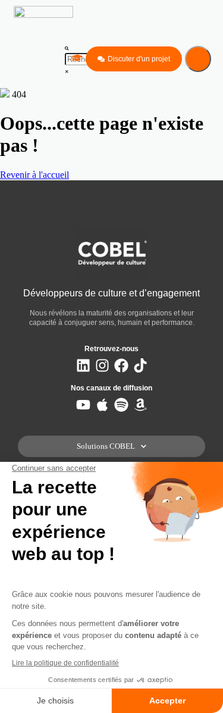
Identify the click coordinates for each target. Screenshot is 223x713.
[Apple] (102, 405)
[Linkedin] (83, 365)
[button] (67, 47)
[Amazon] (140, 405)
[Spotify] (121, 405)
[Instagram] (102, 365)
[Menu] (198, 59)
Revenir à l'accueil (34, 175)
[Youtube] (83, 405)
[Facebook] (121, 365)
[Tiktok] (140, 365)
